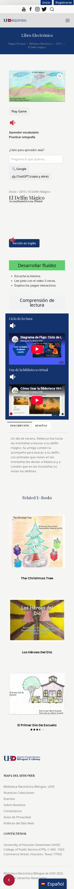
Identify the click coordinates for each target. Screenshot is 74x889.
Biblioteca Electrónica (40, 43)
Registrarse (64, 2)
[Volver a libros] (9, 880)
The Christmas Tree (37, 578)
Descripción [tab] (19, 425)
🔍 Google (19, 169)
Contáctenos (13, 811)
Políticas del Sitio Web (19, 823)
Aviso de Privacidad (17, 817)
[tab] (37, 265)
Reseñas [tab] (41, 425)
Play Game (19, 111)
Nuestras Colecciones (19, 793)
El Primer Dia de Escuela (37, 725)
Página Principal (17, 43)
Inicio (46, 2)
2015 (59, 43)
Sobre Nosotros (15, 805)
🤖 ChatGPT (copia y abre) (30, 176)
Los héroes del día (37, 652)
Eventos (9, 799)
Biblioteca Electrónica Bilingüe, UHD (29, 786)
